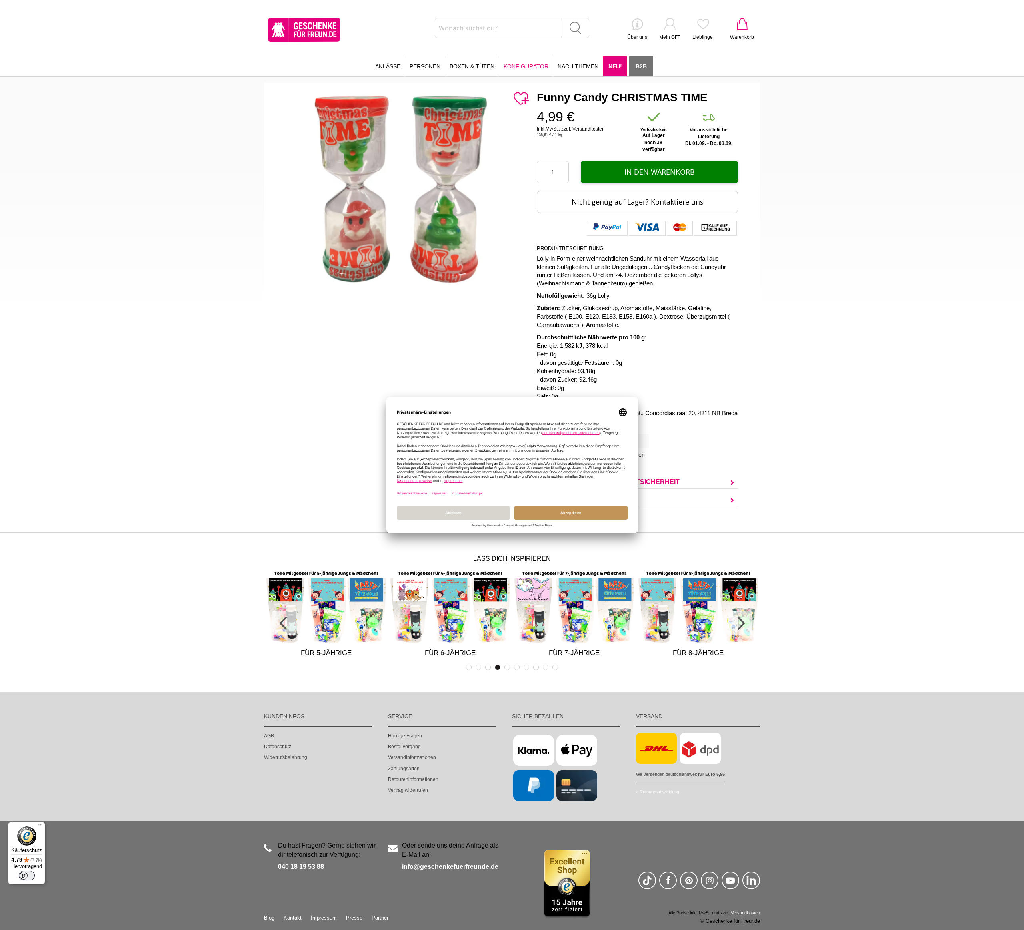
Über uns (637, 37)
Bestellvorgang (404, 746)
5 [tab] (507, 667)
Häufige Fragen (405, 736)
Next (740, 623)
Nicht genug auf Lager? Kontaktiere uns (638, 202)
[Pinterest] (689, 884)
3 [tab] (488, 667)
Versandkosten (588, 129)
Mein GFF (669, 37)
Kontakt (293, 918)
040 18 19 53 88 (301, 866)
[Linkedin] (751, 884)
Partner (380, 918)
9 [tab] (545, 667)
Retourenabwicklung (659, 791)
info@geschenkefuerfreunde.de (450, 866)
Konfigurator (526, 66)
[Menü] (40, 827)
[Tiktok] (647, 884)
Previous (284, 623)
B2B (641, 66)
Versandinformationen (412, 757)
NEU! (615, 66)
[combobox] (512, 28)
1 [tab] (469, 667)
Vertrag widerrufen (408, 790)
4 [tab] (497, 667)
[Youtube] (730, 884)
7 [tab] (526, 667)
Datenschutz (277, 746)
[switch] (27, 875)
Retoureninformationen (413, 779)
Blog (269, 918)
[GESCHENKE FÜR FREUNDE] (304, 30)
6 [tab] (517, 667)
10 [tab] (555, 667)
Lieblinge (702, 37)
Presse (354, 918)
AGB (269, 736)
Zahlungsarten (404, 768)
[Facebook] (668, 884)
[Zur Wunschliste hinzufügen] (521, 99)
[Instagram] (709, 884)
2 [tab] (478, 667)
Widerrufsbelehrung (285, 757)
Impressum (324, 918)
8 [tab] (536, 667)
